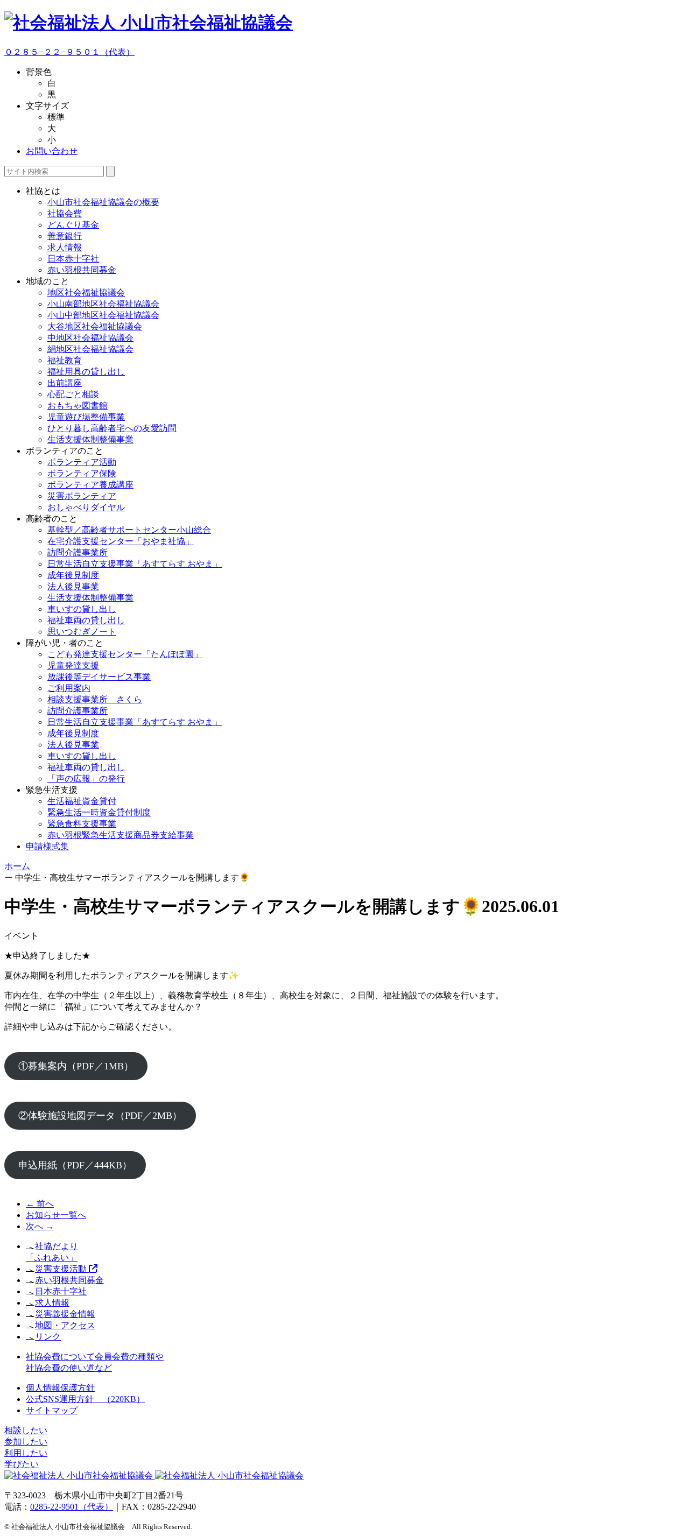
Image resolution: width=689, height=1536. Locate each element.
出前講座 (64, 382)
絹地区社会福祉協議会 (90, 349)
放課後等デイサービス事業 (99, 676)
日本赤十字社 (73, 258)
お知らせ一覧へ (56, 1215)
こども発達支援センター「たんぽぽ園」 (124, 654)
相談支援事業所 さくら (94, 699)
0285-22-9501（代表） (71, 1506)
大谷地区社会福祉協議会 (94, 326)
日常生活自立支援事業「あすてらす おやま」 (134, 563)
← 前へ (40, 1203)
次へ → (40, 1226)
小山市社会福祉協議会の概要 (103, 202)
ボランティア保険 (81, 473)
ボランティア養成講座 (90, 484)
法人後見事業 (73, 586)
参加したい (25, 1441)
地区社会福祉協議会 (86, 292)
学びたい (21, 1464)
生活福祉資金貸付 (81, 801)
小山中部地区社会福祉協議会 (103, 315)
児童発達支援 (73, 665)
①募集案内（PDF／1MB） (75, 1066)
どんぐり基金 (73, 224)
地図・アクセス (65, 1325)
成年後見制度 (73, 575)
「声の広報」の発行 (86, 778)
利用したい (25, 1452)
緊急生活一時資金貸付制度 (99, 812)
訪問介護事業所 (77, 552)
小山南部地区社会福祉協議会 (103, 303)
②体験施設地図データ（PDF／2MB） (100, 1115)
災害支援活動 (62, 1268)
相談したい (25, 1430)
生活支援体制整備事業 (90, 439)
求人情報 (64, 247)
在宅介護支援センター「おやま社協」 (120, 541)
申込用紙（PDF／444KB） (75, 1165)
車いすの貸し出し (81, 609)
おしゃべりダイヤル (86, 507)
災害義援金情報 (65, 1314)
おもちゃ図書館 (77, 405)
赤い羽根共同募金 (81, 269)
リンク (48, 1336)
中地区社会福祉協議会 (90, 337)
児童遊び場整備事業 (86, 416)
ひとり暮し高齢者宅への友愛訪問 (112, 428)
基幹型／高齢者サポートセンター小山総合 (129, 529)
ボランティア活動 (81, 462)
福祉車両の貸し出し (86, 620)
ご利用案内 (68, 688)
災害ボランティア (81, 496)
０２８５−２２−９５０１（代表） (69, 52)
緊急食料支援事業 (81, 823)
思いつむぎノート (81, 631)
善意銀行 (64, 236)
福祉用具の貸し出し (86, 371)
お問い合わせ (52, 151)
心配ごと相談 (73, 394)
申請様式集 (47, 846)
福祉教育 (64, 360)
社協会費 (64, 213)
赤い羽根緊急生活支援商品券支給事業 (120, 835)
